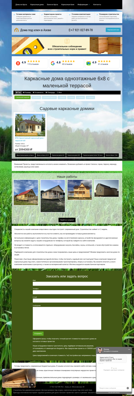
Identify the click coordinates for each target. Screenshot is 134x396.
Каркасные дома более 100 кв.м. (93, 155)
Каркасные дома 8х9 (74, 155)
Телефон (36, 289)
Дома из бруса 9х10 (43, 155)
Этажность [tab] (39, 93)
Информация (83, 5)
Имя (34, 280)
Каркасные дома (37, 5)
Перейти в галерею (66, 220)
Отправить (38, 333)
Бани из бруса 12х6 (111, 155)
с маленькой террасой (22, 97)
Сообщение (37, 305)
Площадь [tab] (51, 93)
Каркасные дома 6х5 (58, 155)
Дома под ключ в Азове (35, 30)
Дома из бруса (21, 5)
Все (60, 93)
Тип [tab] (19, 93)
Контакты (97, 5)
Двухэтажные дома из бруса (25, 155)
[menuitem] (21, 5)
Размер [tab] (27, 93)
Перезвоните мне (113, 30)
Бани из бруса (52, 5)
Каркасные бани (67, 5)
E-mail (35, 297)
